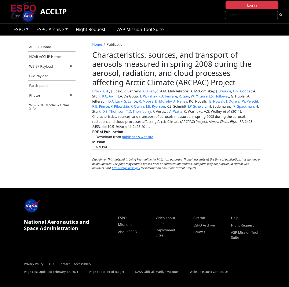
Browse (199, 232)
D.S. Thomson (113, 111)
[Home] (25, 11)
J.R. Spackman (243, 106)
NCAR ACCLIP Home (45, 56)
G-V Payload (38, 76)
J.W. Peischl (249, 101)
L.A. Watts (174, 111)
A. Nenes (180, 101)
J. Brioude (223, 91)
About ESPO (127, 231)
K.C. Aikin (109, 96)
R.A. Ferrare (167, 96)
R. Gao (184, 96)
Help (234, 218)
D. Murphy (163, 101)
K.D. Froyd (150, 91)
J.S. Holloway (219, 96)
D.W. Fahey (148, 96)
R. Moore (146, 101)
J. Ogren (232, 101)
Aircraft (199, 218)
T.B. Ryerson (155, 106)
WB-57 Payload (40, 67)
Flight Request (91, 29)
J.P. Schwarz (197, 106)
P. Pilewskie (120, 106)
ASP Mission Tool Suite (140, 29)
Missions (125, 224)
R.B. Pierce (100, 106)
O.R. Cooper (242, 91)
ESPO (18, 30)
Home (97, 44)
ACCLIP (53, 11)
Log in (252, 5)
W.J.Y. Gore (199, 96)
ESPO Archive (49, 30)
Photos (34, 96)
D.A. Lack (115, 101)
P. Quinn (137, 106)
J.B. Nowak (216, 101)
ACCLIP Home (40, 47)
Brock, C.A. (100, 91)
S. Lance (130, 101)
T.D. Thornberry (138, 111)
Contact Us (220, 272)
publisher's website (137, 137)
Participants (38, 85)
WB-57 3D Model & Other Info (49, 107)
